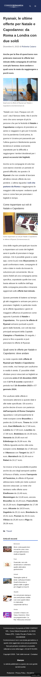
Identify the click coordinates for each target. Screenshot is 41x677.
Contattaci (34, 654)
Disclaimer (30, 673)
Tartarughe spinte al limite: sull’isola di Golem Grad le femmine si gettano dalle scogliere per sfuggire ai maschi (22, 582)
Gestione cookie (36, 675)
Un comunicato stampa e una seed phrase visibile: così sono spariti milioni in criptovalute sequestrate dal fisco (22, 599)
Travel (9, 531)
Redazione (10, 673)
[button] (30, 6)
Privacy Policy (20, 673)
